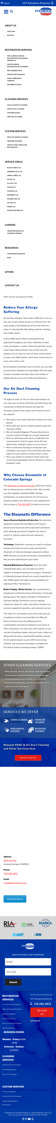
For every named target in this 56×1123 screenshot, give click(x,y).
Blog (9, 257)
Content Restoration (16, 74)
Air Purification (13, 113)
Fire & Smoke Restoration (11, 1004)
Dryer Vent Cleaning (15, 109)
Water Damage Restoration (12, 1009)
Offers (9, 272)
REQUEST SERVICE (28, 758)
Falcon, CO (11, 187)
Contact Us (12, 285)
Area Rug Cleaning (14, 117)
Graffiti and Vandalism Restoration (17, 146)
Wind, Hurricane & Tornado (14, 79)
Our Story (11, 31)
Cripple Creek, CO (14, 175)
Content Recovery (9, 1018)
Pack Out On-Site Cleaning (11, 1096)
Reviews (10, 35)
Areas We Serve (15, 899)
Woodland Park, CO (15, 210)
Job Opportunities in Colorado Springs (15, 232)
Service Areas (14, 161)
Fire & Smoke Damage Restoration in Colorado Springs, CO (17, 58)
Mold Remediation (14, 70)
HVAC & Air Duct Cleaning (17, 105)
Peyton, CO (11, 203)
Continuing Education (16, 254)
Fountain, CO (12, 191)
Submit (13, 982)
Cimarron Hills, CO (14, 171)
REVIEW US (42, 1012)
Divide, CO (11, 179)
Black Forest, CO (14, 168)
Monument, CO (12, 195)
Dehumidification (14, 84)
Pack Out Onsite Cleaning (17, 137)
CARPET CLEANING (19, 720)
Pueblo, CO (11, 206)
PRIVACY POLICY (35, 1115)
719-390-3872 (42, 1003)
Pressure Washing (14, 141)
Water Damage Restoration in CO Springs (17, 65)
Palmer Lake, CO (13, 199)
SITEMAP (35, 1020)
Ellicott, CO (12, 183)
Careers (10, 225)
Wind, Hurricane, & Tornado (12, 1023)
